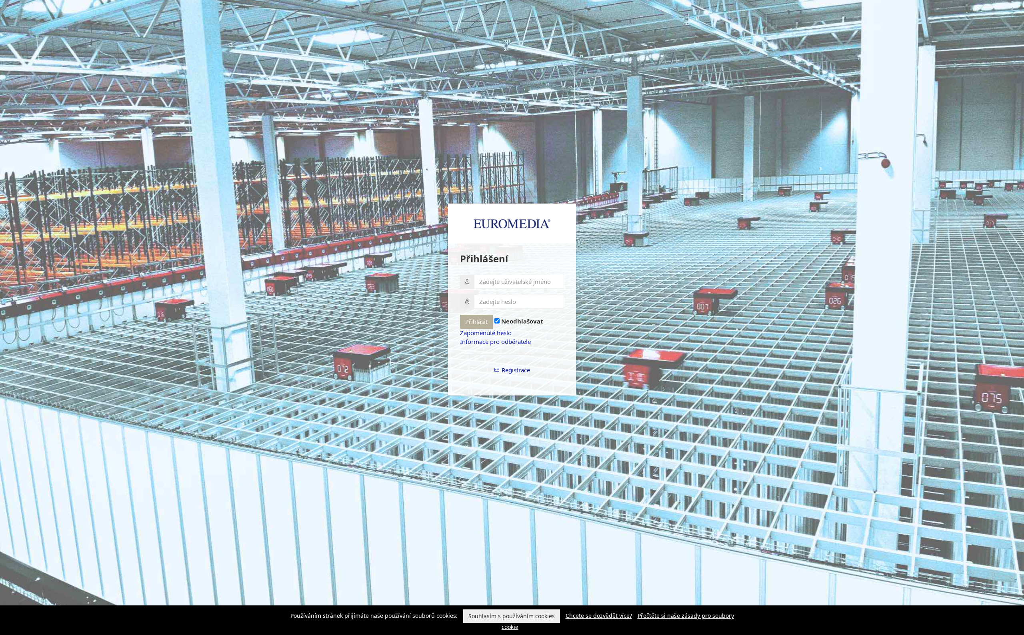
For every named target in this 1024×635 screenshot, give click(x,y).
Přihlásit (476, 321)
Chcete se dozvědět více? (599, 615)
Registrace (515, 370)
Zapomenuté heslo (486, 333)
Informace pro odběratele (495, 341)
